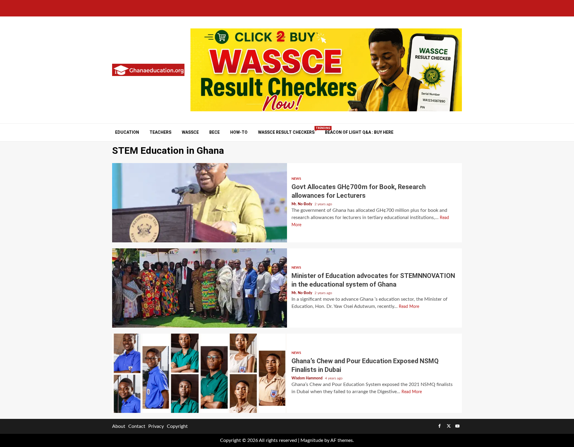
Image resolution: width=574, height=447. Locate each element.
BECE (214, 132)
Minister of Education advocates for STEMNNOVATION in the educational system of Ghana (199, 288)
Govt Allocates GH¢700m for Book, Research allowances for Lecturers (199, 202)
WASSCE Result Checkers (286, 132)
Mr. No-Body (302, 204)
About (118, 426)
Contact (136, 426)
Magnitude (311, 440)
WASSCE (190, 132)
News (296, 178)
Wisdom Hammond (307, 378)
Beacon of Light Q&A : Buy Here (359, 132)
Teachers (160, 132)
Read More (409, 307)
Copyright (177, 426)
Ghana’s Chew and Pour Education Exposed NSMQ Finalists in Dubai (199, 373)
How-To (239, 132)
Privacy (156, 426)
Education (127, 132)
